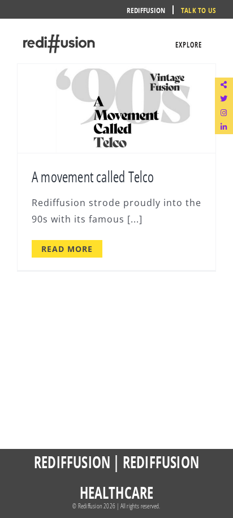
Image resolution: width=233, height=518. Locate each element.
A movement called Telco (93, 176)
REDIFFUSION (72, 461)
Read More (67, 248)
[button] (224, 85)
